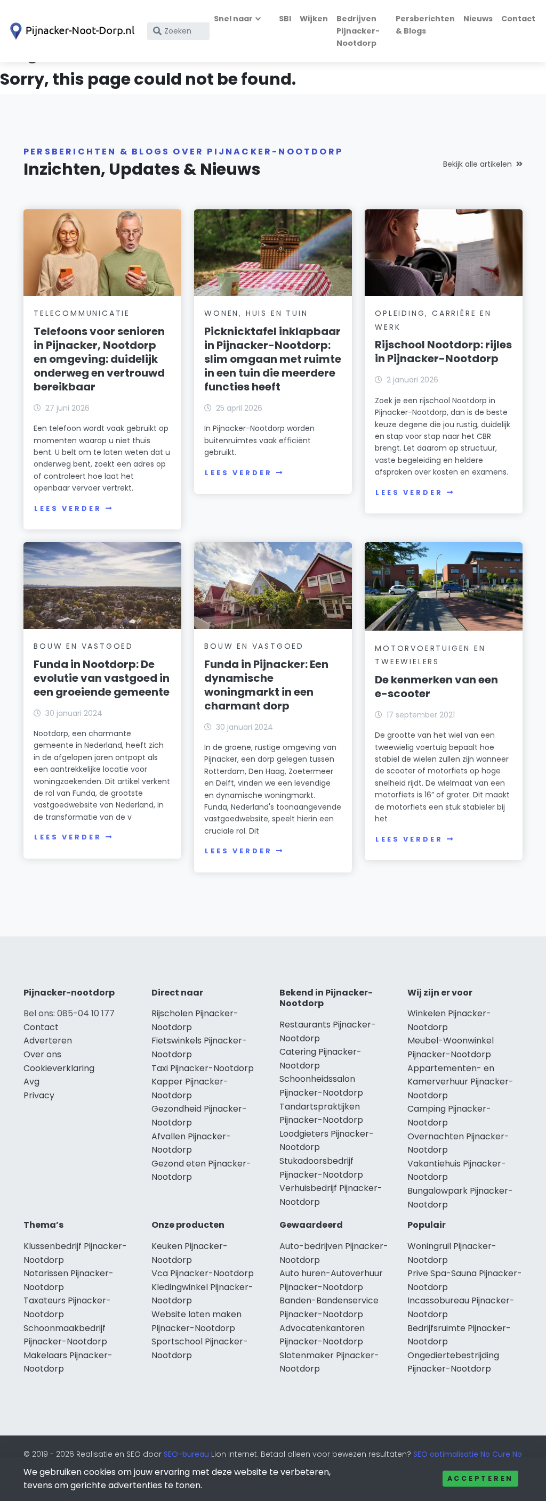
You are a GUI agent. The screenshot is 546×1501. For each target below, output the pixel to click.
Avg (31, 1081)
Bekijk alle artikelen (477, 164)
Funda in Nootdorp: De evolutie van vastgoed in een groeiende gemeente (102, 678)
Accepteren (480, 1478)
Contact (518, 18)
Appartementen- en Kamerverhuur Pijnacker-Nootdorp (460, 1082)
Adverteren (47, 1040)
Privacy (38, 1095)
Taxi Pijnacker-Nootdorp (202, 1068)
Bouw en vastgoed (83, 646)
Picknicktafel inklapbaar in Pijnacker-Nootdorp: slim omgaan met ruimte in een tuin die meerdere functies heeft (272, 359)
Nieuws (478, 18)
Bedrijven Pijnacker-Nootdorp (358, 30)
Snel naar (233, 18)
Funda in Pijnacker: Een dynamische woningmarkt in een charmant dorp (266, 685)
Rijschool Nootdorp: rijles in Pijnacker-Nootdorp (443, 351)
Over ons (42, 1054)
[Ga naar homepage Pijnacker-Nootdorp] (70, 31)
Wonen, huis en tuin (256, 313)
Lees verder (67, 508)
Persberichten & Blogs (425, 24)
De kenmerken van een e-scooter (436, 686)
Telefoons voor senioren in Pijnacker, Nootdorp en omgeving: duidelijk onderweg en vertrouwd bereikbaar (99, 359)
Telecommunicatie (82, 313)
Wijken (314, 18)
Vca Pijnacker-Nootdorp (202, 1273)
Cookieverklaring (58, 1068)
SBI (285, 18)
